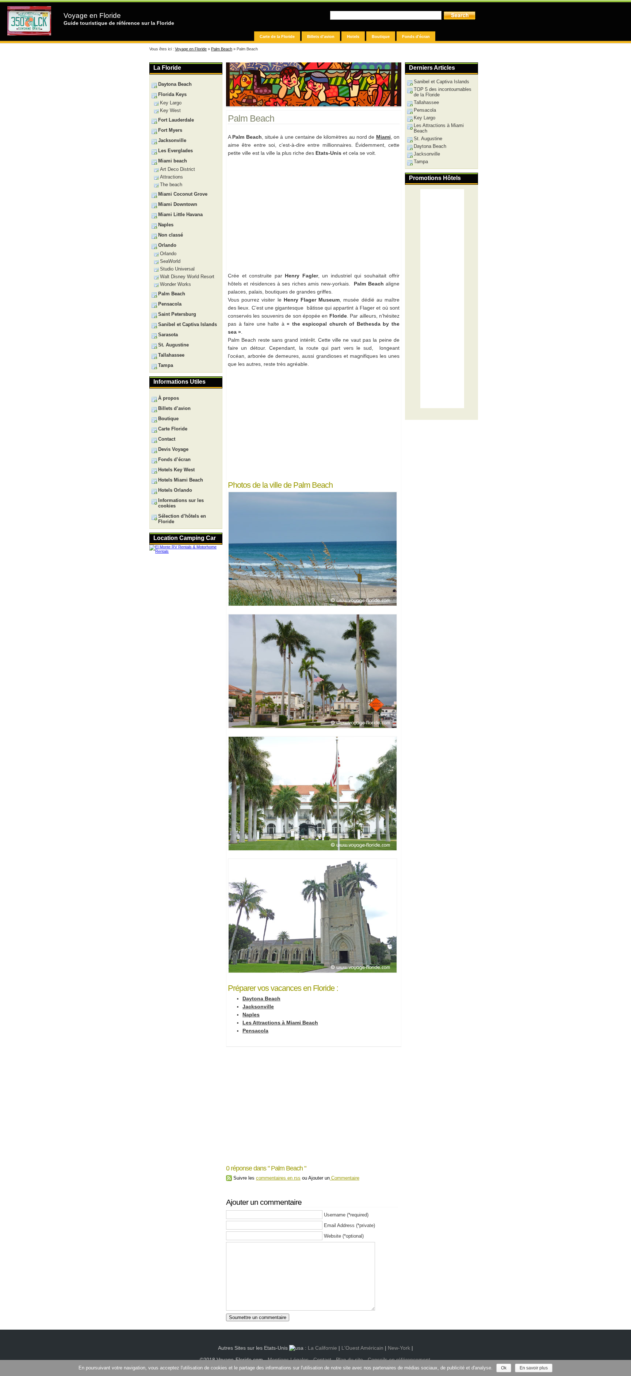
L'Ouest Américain (362, 1348)
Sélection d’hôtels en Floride (182, 518)
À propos (168, 398)
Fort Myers (170, 130)
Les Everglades (175, 150)
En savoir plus (534, 1368)
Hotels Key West (176, 469)
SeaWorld (170, 261)
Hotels (353, 36)
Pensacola (255, 1031)
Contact (166, 439)
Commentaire (344, 1178)
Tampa (421, 161)
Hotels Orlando (175, 490)
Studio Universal (177, 269)
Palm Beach (221, 49)
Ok (503, 1368)
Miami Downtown (177, 204)
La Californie (322, 1348)
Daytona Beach (261, 998)
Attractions (171, 177)
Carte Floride (172, 429)
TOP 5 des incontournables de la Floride (442, 92)
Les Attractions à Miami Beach (280, 1023)
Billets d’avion (174, 408)
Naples (251, 1014)
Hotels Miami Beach (180, 480)
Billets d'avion (320, 36)
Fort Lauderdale (176, 120)
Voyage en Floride (92, 15)
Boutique (381, 36)
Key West (170, 110)
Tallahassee (426, 102)
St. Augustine (428, 138)
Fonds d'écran (416, 36)
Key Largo (424, 117)
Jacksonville (258, 1006)
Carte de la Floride (277, 36)
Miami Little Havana (180, 214)
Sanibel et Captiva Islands (441, 81)
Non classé (170, 235)
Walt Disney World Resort (187, 276)
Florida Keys (172, 94)
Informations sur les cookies (181, 503)
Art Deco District (177, 169)
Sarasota (168, 334)
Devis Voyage (173, 449)
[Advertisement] (313, 213)
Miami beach (172, 161)
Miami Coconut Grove (182, 194)
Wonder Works (175, 284)
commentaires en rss (278, 1178)
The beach (171, 184)
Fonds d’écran (174, 459)
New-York (399, 1348)
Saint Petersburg (177, 314)
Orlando (167, 245)
